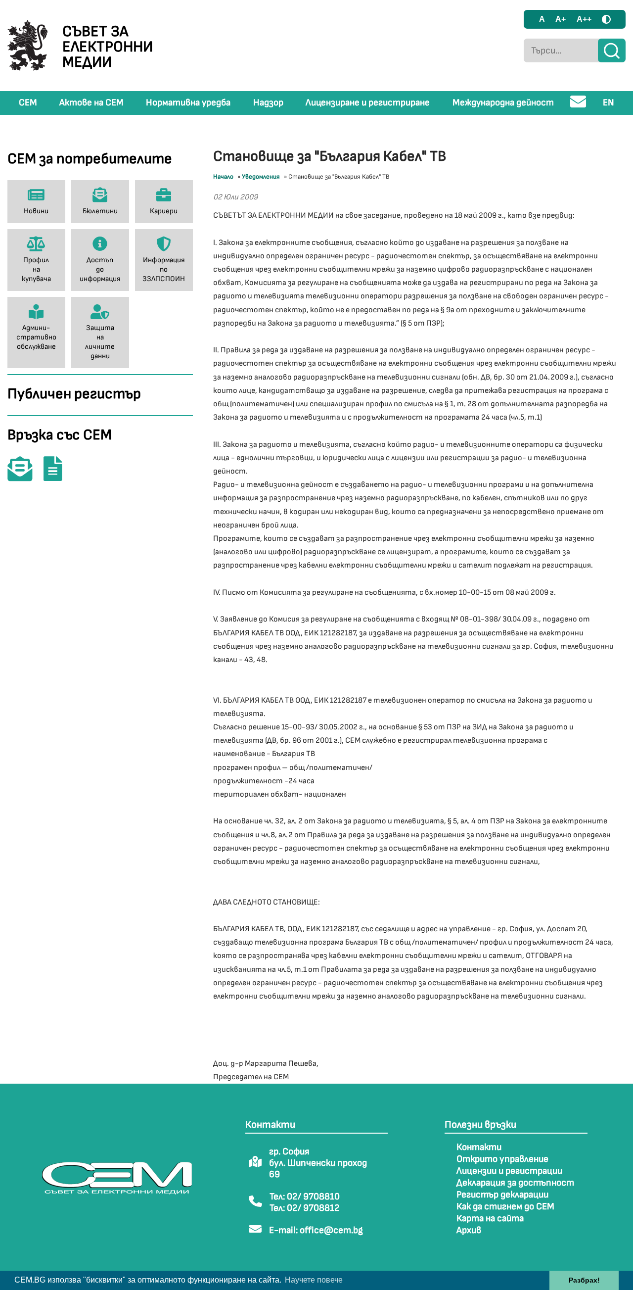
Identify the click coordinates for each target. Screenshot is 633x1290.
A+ (560, 19)
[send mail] (578, 105)
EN (608, 102)
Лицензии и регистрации (509, 1171)
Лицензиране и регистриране (368, 102)
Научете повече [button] (314, 1280)
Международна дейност (503, 102)
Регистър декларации (502, 1194)
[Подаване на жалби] (58, 475)
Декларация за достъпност (515, 1183)
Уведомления (261, 177)
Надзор (268, 102)
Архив (468, 1230)
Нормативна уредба (188, 102)
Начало (223, 177)
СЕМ (28, 102)
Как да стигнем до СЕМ (505, 1206)
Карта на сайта (490, 1218)
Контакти (478, 1147)
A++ (584, 19)
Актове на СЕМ (91, 102)
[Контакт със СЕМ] (24, 475)
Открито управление (502, 1159)
